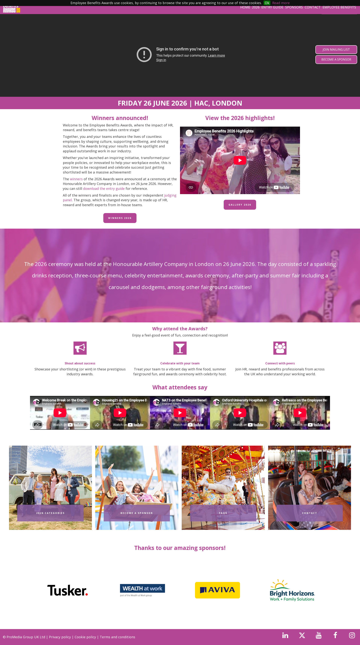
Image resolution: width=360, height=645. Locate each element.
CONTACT (313, 7)
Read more (281, 3)
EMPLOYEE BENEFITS (339, 7)
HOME (245, 7)
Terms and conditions (117, 637)
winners (76, 179)
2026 (256, 7)
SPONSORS (294, 7)
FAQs (223, 513)
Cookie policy (86, 637)
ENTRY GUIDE (272, 7)
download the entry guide (104, 188)
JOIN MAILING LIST (336, 49)
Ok (267, 3)
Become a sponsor (137, 513)
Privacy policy (60, 637)
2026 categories (50, 513)
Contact (309, 513)
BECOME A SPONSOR (336, 59)
